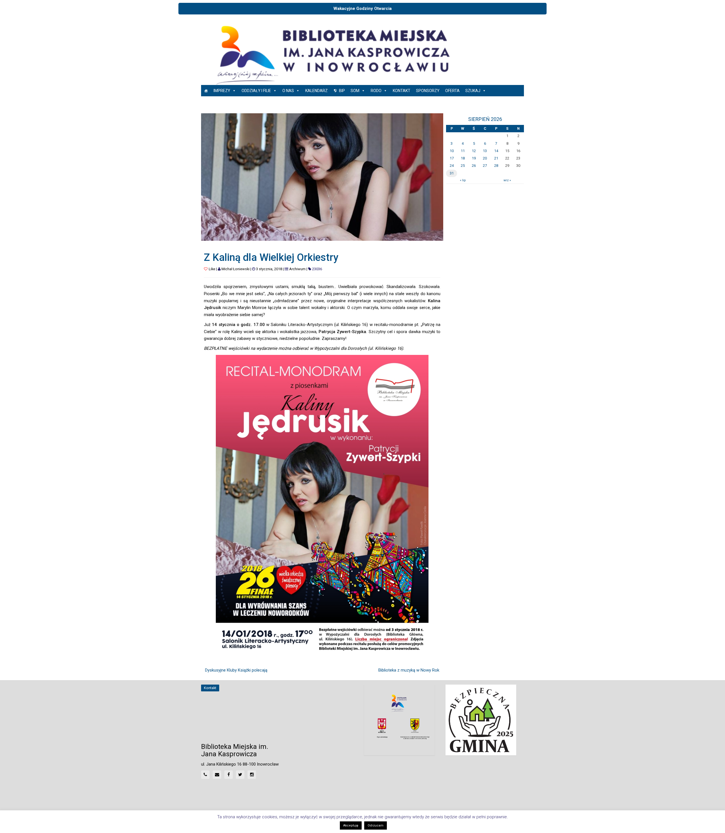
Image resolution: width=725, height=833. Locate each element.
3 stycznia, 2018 (269, 269)
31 (452, 173)
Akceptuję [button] (350, 825)
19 (474, 158)
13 (485, 151)
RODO (376, 90)
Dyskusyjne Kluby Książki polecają (236, 670)
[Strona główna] (206, 90)
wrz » (507, 180)
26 (474, 165)
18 (463, 158)
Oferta (452, 90)
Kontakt (401, 90)
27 (485, 165)
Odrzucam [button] (375, 825)
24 (452, 165)
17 (452, 158)
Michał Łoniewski (235, 269)
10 (452, 151)
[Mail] (217, 774)
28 (496, 165)
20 (485, 158)
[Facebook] (228, 774)
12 (474, 151)
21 (496, 158)
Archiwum (297, 269)
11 (463, 151)
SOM (355, 90)
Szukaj (472, 90)
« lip (463, 180)
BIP (342, 90)
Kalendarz (316, 90)
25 (463, 165)
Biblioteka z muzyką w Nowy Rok (408, 670)
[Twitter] (240, 774)
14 (496, 151)
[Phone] (205, 774)
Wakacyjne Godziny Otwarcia (362, 8)
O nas (288, 90)
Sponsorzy (428, 90)
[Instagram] (252, 774)
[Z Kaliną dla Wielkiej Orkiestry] (322, 176)
